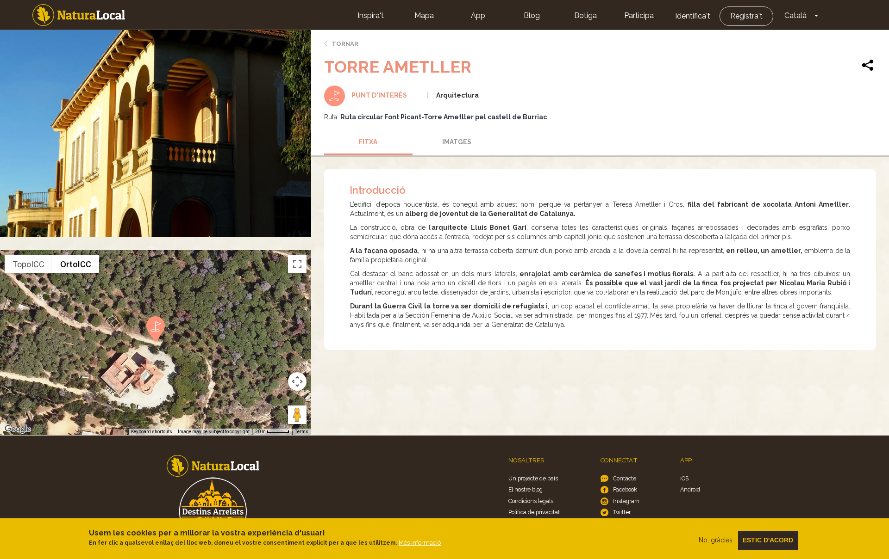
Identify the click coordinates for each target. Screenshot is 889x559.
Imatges (456, 142)
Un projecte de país (533, 478)
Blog (532, 15)
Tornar (345, 43)
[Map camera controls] (297, 381)
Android (690, 489)
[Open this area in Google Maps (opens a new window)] (17, 429)
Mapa (424, 15)
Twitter (622, 512)
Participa (639, 15)
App (478, 15)
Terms (301, 431)
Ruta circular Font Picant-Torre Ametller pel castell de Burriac (443, 117)
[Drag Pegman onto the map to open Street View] (297, 414)
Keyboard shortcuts (151, 431)
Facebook (625, 489)
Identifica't (692, 16)
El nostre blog (525, 489)
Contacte (624, 478)
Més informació (420, 542)
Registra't (746, 16)
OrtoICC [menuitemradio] (75, 264)
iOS (684, 478)
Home (78, 15)
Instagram (626, 501)
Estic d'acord (768, 540)
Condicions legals (530, 501)
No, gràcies (715, 540)
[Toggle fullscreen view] (297, 264)
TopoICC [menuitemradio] (28, 264)
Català (795, 15)
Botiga (585, 15)
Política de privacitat (534, 512)
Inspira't (370, 15)
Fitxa (368, 142)
